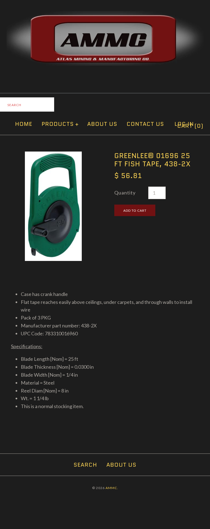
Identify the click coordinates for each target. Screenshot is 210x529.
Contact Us (145, 124)
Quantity (125, 193)
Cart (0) (190, 126)
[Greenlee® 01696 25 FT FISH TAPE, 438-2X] (53, 155)
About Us (102, 124)
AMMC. (112, 488)
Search (85, 465)
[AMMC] (105, 15)
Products (60, 124)
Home (23, 124)
